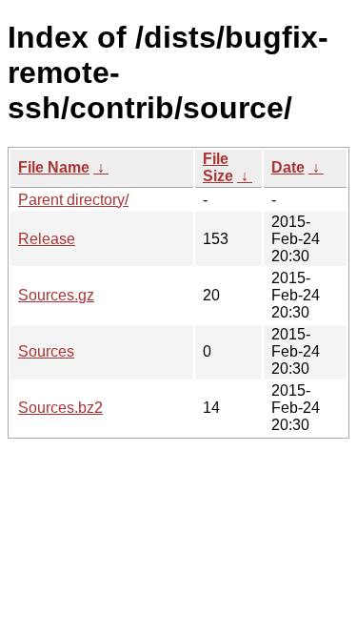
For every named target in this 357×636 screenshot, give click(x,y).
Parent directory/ (73, 200)
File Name (53, 167)
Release (46, 239)
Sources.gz (56, 295)
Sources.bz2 (60, 408)
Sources (46, 351)
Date (288, 167)
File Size (218, 167)
